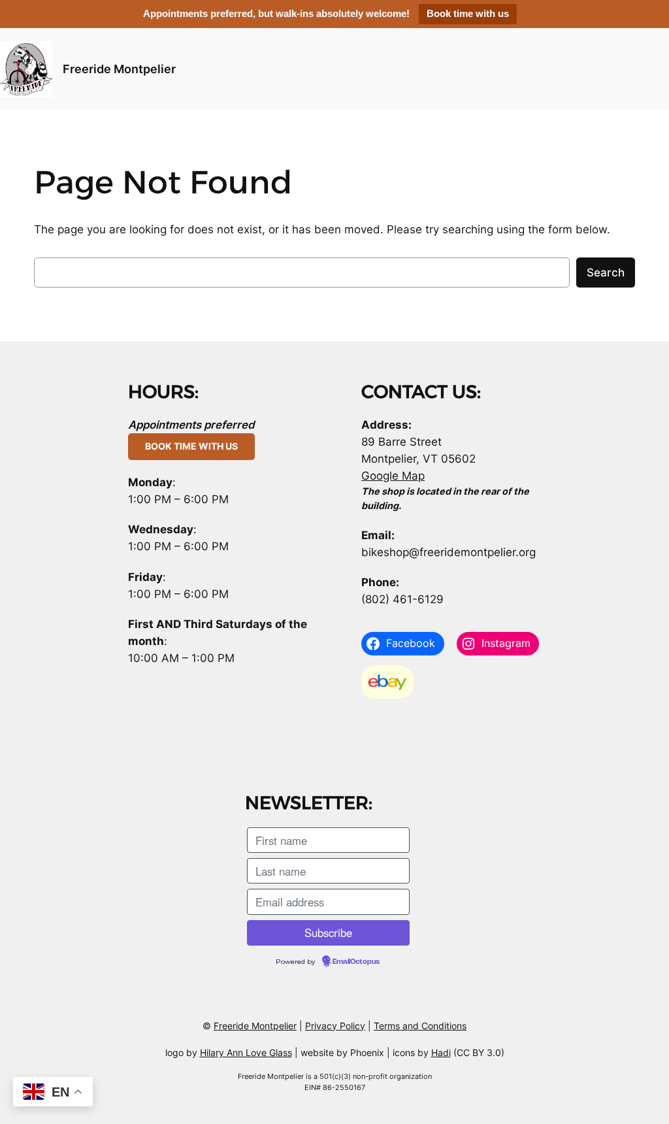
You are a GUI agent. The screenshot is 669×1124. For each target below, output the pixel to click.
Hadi (441, 1052)
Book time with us (468, 13)
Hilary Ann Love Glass (246, 1052)
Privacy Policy (335, 1025)
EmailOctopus (356, 962)
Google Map (393, 475)
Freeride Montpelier (119, 69)
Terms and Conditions (420, 1025)
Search (606, 272)
